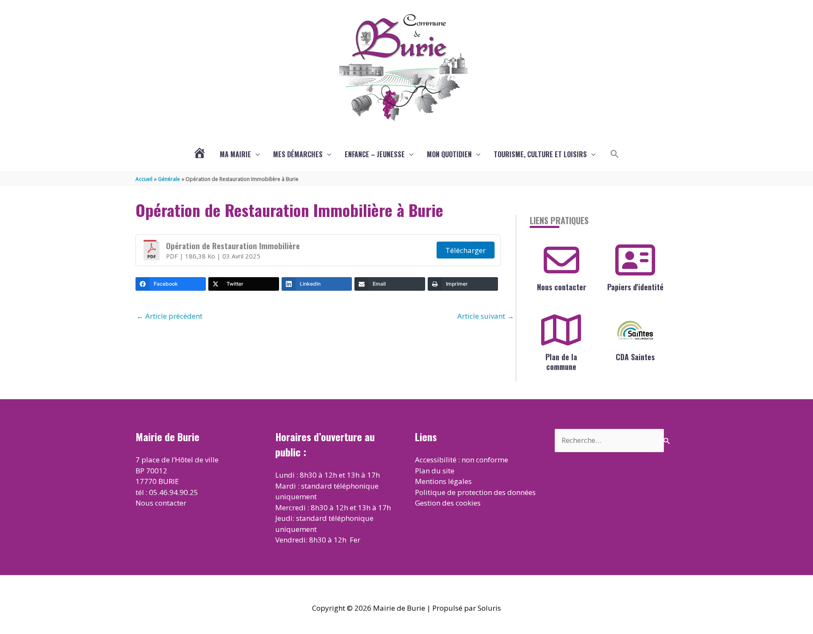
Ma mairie (235, 154)
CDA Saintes (635, 356)
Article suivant (485, 316)
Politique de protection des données (475, 492)
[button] (614, 154)
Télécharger (465, 250)
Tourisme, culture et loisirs (540, 154)
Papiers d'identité (635, 286)
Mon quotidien (449, 154)
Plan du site (434, 470)
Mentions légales (443, 481)
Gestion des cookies (448, 503)
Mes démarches (298, 154)
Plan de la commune (561, 361)
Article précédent (169, 316)
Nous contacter (561, 286)
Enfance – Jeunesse (375, 154)
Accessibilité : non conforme (461, 459)
